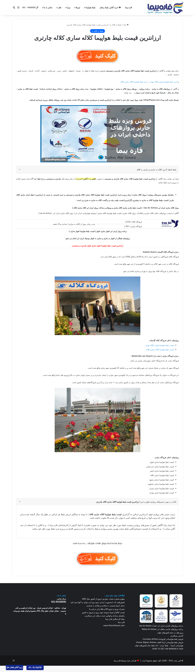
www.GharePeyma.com (114, 625)
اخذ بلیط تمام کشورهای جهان (146, 645)
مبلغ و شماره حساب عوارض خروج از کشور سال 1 (103, 599)
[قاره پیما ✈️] (165, 8)
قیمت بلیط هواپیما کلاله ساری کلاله (160, 349)
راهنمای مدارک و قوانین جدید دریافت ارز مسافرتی (105, 616)
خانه (125, 25)
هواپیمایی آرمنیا (177, 645)
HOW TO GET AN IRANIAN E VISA (167, 649)
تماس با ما (48, 7)
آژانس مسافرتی (176, 636)
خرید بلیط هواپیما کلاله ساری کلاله (134, 82)
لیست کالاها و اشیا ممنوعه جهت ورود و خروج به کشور (103, 612)
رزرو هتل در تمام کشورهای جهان (170, 632)
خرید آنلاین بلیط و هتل (109, 7)
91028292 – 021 (29, 7)
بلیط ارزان (164, 645)
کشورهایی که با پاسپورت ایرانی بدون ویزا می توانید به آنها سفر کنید (98, 602)
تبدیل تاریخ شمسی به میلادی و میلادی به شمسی (105, 606)
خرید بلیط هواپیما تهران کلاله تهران (163, 82)
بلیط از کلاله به (115, 25)
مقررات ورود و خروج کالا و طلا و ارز (110, 609)
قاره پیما (128, 7)
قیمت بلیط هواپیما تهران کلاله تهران (159, 345)
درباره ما (92, 609)
